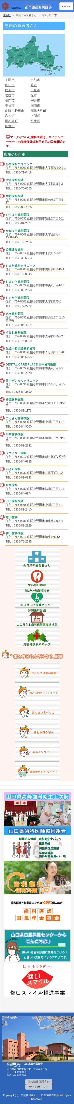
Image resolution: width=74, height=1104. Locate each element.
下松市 (35, 90)
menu (63, 6)
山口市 (10, 85)
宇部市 (35, 80)
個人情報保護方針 (39, 1081)
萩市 (34, 85)
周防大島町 (38, 110)
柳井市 (35, 100)
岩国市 (10, 95)
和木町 (10, 116)
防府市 (10, 90)
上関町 (35, 116)
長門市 (10, 100)
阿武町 (10, 126)
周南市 (35, 105)
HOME (7, 15)
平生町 (35, 121)
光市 (34, 95)
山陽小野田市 (14, 110)
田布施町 (11, 121)
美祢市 (10, 105)
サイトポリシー (38, 1086)
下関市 (10, 80)
